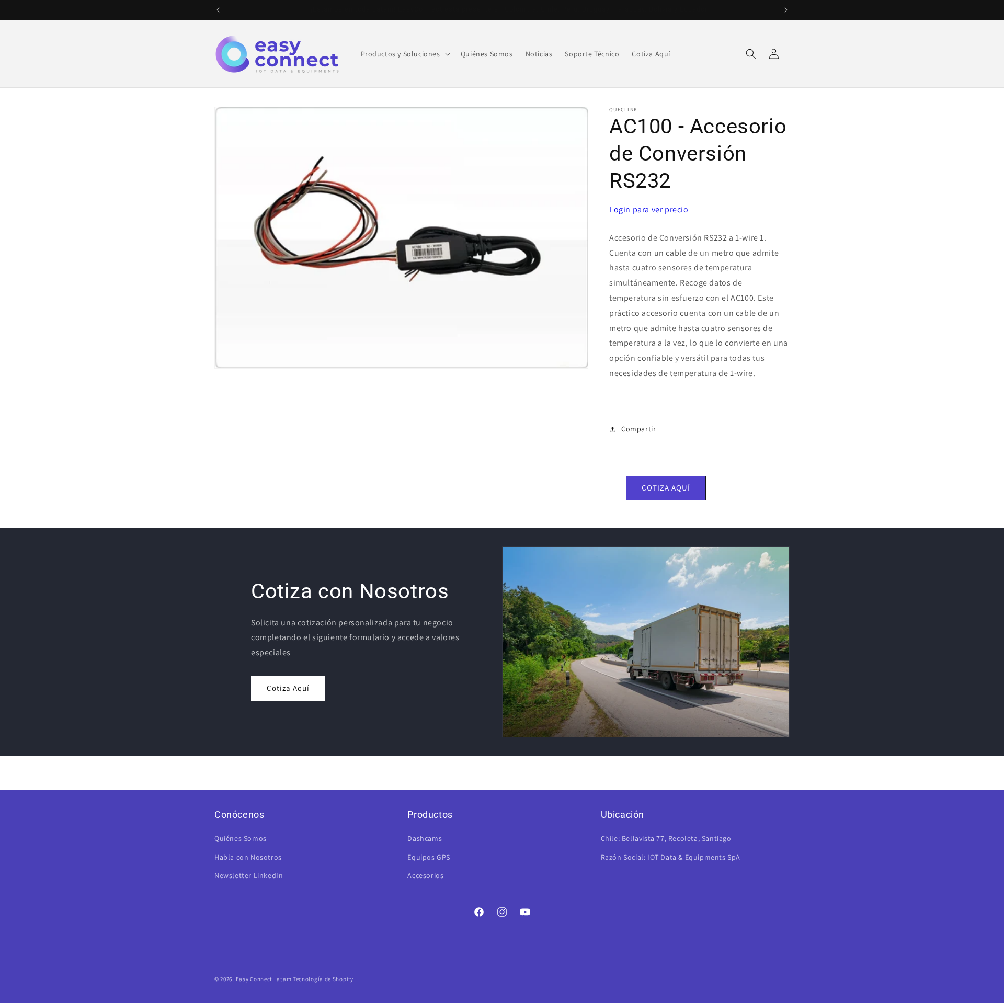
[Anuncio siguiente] (785, 10)
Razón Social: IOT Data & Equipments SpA (670, 857)
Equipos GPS (428, 857)
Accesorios (425, 875)
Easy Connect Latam (264, 979)
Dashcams (424, 838)
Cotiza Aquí (288, 688)
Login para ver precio (649, 209)
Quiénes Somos (240, 838)
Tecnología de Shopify (323, 979)
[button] (404, 54)
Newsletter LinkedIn (248, 875)
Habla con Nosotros (248, 857)
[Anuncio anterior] (218, 10)
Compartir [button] (638, 429)
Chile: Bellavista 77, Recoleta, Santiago (666, 838)
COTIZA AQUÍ (666, 488)
